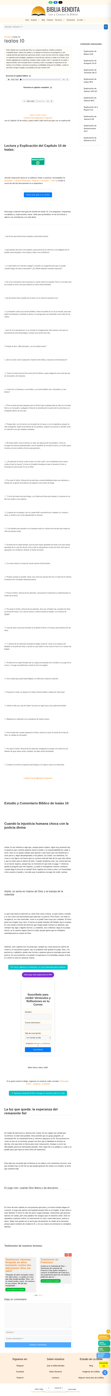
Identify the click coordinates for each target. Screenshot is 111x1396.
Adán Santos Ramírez (18, 1259)
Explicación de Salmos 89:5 (90, 99)
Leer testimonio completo (15, 1276)
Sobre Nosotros (55, 1358)
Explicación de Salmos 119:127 (90, 89)
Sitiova (64, 1373)
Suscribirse (38, 1050)
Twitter (53, 181)
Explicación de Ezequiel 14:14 (90, 62)
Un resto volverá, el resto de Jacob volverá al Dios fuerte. (28, 563)
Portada (7, 37)
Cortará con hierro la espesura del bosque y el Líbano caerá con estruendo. (35, 765)
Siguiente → (59, 1388)
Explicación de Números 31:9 (90, 139)
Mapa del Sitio (75, 1378)
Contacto (50, 20)
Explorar (34, 20)
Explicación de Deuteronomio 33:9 (90, 128)
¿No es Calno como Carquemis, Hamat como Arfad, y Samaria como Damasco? (36, 360)
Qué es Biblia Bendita (55, 1352)
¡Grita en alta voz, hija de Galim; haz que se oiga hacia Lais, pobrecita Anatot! (36, 706)
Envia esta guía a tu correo (38, 195)
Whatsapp (8, 181)
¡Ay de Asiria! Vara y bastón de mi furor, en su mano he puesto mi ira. (32, 298)
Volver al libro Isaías (38, 115)
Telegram (35, 181)
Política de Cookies (47, 1378)
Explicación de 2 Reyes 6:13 (91, 108)
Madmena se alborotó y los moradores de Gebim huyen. (28, 719)
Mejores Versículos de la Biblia (91, 1364)
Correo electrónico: (32, 1023)
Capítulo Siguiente (45, 118)
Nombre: (28, 1012)
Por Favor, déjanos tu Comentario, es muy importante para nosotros (37, 967)
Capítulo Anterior (30, 118)
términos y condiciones (42, 1043)
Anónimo (46, 1259)
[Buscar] (106, 26)
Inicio (27, 20)
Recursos (58, 20)
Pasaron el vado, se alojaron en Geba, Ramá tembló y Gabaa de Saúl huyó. (36, 692)
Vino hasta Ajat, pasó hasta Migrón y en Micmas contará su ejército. (32, 679)
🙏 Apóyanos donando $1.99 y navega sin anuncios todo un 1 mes (38, 1093)
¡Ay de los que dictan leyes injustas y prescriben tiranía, (27, 236)
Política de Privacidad (61, 1378)
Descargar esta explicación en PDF (38, 975)
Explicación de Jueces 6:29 (90, 117)
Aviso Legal (35, 1378)
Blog (43, 20)
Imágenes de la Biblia (91, 1358)
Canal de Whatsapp (22, 181)
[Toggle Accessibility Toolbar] (105, 1372)
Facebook (45, 181)
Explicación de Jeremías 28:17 (90, 71)
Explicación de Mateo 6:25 (90, 52)
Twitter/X (20, 1364)
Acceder (80, 20)
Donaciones (71, 20)
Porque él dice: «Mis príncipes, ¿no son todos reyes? (26, 346)
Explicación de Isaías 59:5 (90, 80)
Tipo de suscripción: (33, 1033)
